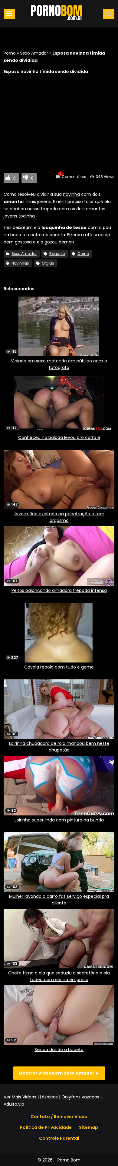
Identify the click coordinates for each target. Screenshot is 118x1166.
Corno (83, 253)
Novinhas (20, 263)
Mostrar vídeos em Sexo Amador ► (59, 1073)
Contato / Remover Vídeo (59, 1117)
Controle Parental (59, 1138)
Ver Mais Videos (20, 1097)
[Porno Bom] (59, 20)
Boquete (57, 253)
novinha (71, 194)
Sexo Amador (34, 53)
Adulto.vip (14, 1104)
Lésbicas (49, 1097)
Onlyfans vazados (80, 1097)
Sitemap (88, 1127)
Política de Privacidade (46, 1127)
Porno (10, 53)
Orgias (48, 263)
